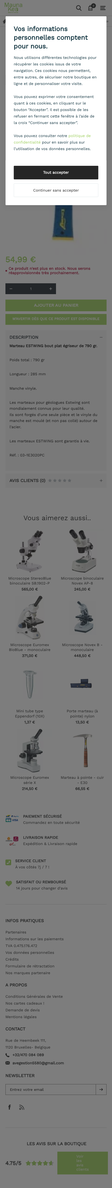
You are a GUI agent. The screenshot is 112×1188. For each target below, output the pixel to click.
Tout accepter (56, 172)
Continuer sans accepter (56, 190)
